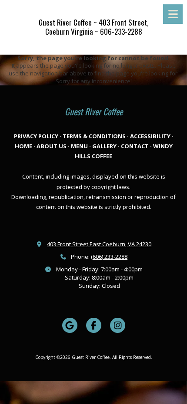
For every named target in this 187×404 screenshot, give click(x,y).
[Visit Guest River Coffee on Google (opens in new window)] (69, 325)
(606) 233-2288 (109, 257)
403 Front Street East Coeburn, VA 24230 (99, 244)
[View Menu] (173, 14)
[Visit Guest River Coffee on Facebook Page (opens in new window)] (93, 325)
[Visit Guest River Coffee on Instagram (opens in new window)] (117, 325)
